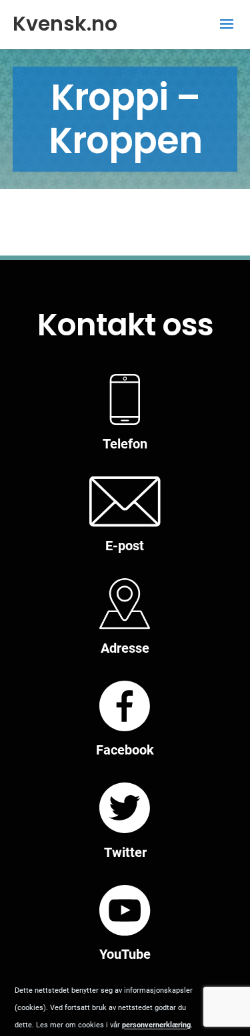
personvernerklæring (156, 1025)
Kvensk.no (65, 23)
